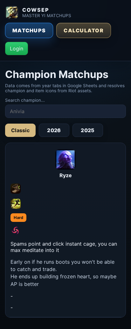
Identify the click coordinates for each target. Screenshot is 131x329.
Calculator (84, 30)
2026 (54, 130)
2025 (87, 130)
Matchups (29, 30)
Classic (20, 130)
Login (16, 48)
